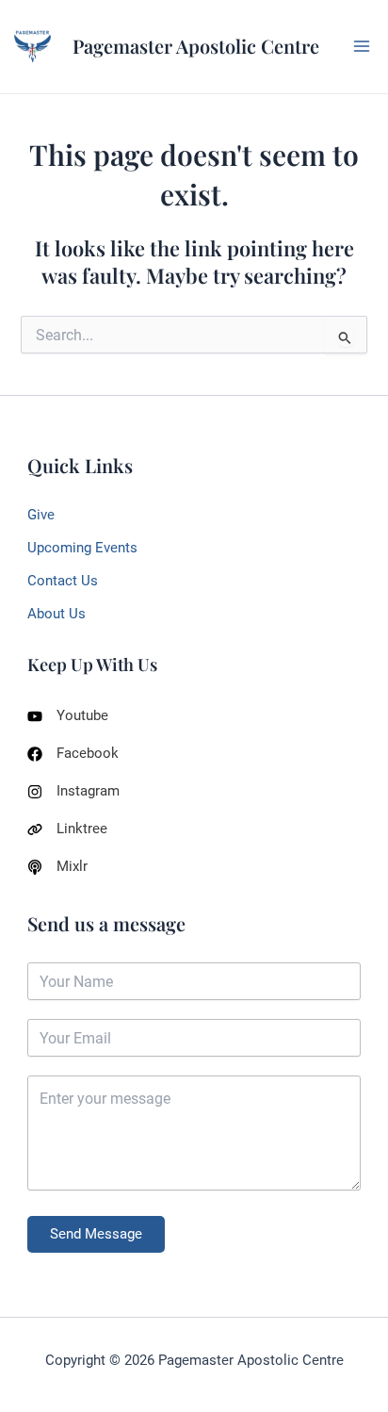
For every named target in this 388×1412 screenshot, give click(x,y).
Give (41, 514)
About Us (56, 613)
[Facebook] (73, 753)
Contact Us (62, 580)
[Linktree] (67, 829)
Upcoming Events (82, 547)
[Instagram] (73, 791)
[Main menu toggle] (361, 46)
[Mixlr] (57, 866)
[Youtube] (67, 715)
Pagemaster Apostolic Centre (196, 45)
